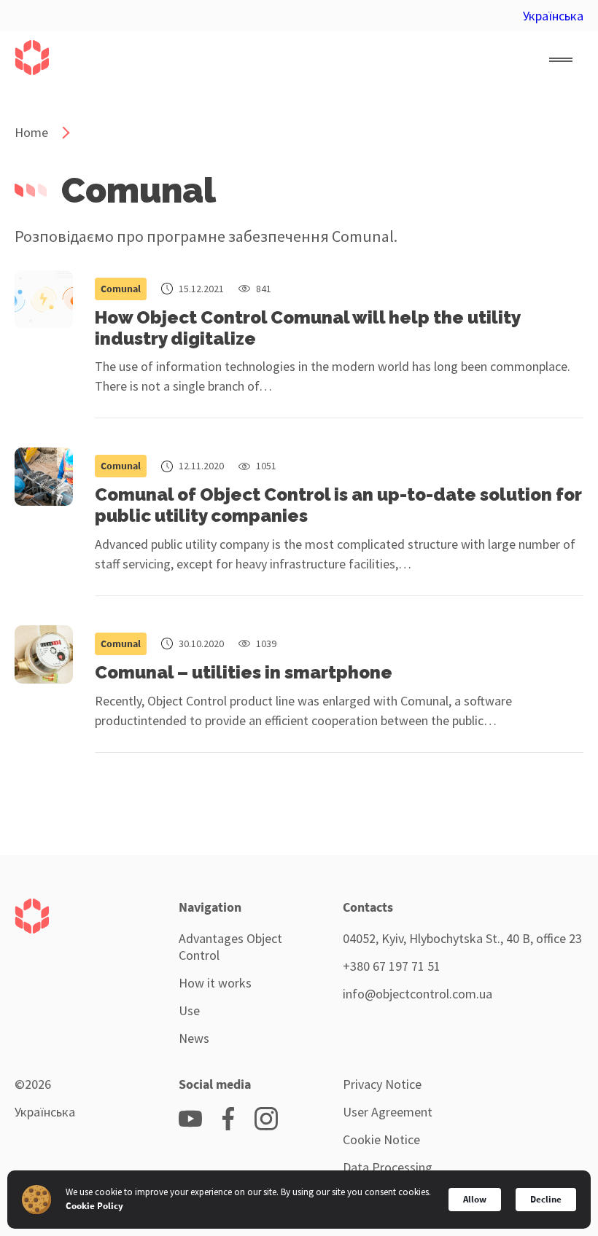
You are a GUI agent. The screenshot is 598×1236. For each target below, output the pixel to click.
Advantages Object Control (230, 946)
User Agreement (387, 1111)
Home (31, 132)
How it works (215, 982)
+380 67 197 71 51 (391, 966)
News (194, 1038)
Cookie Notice (381, 1139)
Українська (553, 15)
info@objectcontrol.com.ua (417, 993)
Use (189, 1010)
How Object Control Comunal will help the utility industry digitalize (307, 328)
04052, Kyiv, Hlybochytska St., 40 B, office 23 (462, 938)
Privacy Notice (382, 1084)
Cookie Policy (94, 1206)
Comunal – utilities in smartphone (243, 672)
